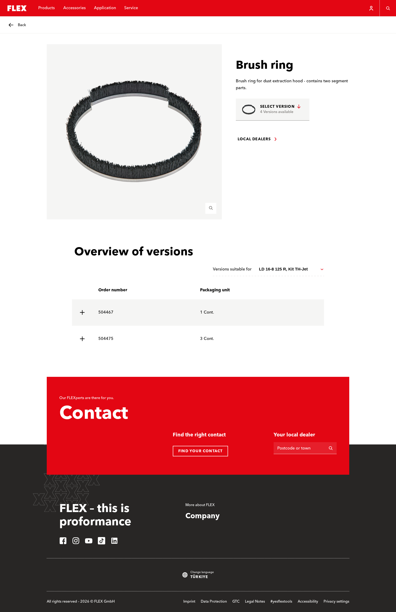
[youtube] (88, 540)
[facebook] (63, 540)
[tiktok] (101, 540)
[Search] (388, 8)
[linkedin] (114, 540)
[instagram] (75, 540)
